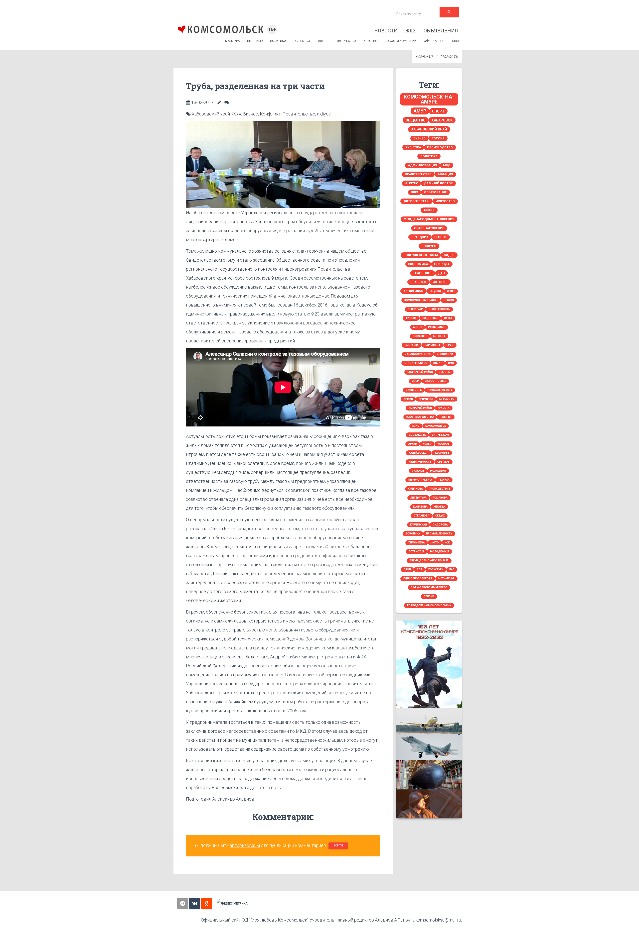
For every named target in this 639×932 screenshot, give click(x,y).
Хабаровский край (211, 113)
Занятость (414, 390)
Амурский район (420, 408)
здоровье (441, 452)
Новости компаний (400, 41)
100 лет (323, 41)
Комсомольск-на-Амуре (429, 99)
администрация (422, 165)
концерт (439, 336)
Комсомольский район (421, 300)
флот (451, 291)
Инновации (445, 354)
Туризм (411, 318)
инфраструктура (420, 479)
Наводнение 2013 (440, 390)
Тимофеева (416, 542)
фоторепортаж (416, 201)
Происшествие (439, 488)
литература (418, 497)
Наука (448, 318)
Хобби (427, 443)
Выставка (412, 345)
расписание (436, 327)
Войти (338, 845)
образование (435, 192)
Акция (429, 210)
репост (440, 237)
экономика (418, 264)
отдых (435, 291)
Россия (438, 138)
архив (412, 443)
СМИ (451, 363)
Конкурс (429, 246)
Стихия (449, 300)
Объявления (441, 31)
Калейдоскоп (418, 452)
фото (435, 542)
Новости (386, 31)
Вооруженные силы (421, 255)
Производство (440, 147)
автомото (446, 399)
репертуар (415, 309)
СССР (415, 381)
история (440, 282)
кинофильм (413, 291)
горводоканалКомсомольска (429, 605)
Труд (450, 345)
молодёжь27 (439, 551)
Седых (440, 515)
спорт (438, 111)
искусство (445, 201)
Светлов (443, 461)
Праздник (419, 237)
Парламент (432, 345)
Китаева (439, 506)
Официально (434, 41)
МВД (446, 165)
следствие (430, 318)
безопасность (439, 309)
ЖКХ (410, 31)
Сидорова (440, 524)
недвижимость (420, 461)
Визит (437, 363)
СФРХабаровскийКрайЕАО (429, 587)
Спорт (457, 41)
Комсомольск (435, 425)
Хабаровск (442, 120)
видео (449, 255)
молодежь (438, 470)
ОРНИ (407, 569)
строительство (415, 363)
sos (419, 569)
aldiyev (324, 113)
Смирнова (415, 488)
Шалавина (420, 506)
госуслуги (435, 569)
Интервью (255, 41)
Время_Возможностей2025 (429, 560)
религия (446, 416)
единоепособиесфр (417, 578)
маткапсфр (446, 578)
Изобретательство (420, 416)
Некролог (418, 282)
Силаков (418, 470)
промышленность (439, 533)
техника (444, 479)
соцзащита (417, 434)
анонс (417, 327)
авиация (445, 174)
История (370, 41)
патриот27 (416, 551)
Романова (440, 497)
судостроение (435, 381)
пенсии (429, 596)
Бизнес (250, 113)
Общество (302, 41)
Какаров (444, 443)
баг (451, 569)
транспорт (422, 273)
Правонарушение (429, 228)
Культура (232, 41)
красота (444, 408)
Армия (408, 399)
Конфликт (270, 113)
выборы (445, 372)
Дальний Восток (438, 183)
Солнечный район (420, 372)
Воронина (413, 533)
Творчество (346, 41)
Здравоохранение (418, 354)
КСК (447, 542)
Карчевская (418, 524)
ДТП (441, 273)
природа (442, 264)
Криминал (426, 399)
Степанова (421, 515)
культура (413, 147)
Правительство (299, 113)
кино (415, 425)
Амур (420, 110)
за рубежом (440, 434)
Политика (278, 41)
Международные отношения (429, 219)
